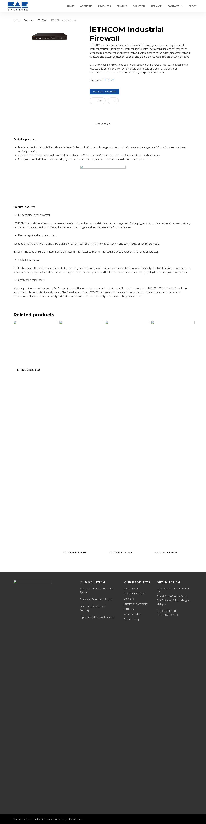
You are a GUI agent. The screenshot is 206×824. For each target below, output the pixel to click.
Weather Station (132, 614)
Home (17, 20)
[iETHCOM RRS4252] (173, 434)
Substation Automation (136, 603)
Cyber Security (131, 619)
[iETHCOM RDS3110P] (127, 434)
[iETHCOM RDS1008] (35, 342)
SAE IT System (131, 588)
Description (103, 124)
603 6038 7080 (169, 611)
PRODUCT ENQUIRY (104, 91)
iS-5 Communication (134, 593)
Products (28, 20)
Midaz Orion (77, 819)
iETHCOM (42, 20)
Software (129, 598)
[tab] (103, 124)
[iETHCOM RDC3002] (81, 434)
